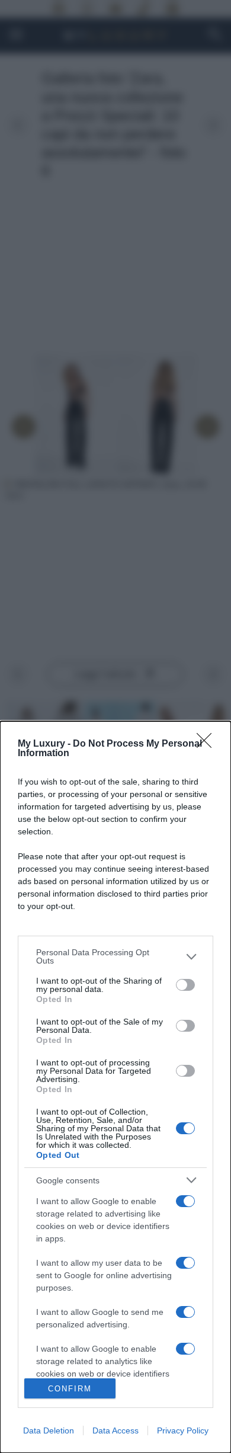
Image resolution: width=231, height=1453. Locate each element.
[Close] (208, 744)
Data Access (115, 1430)
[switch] (185, 985)
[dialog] (115, 1087)
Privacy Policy (182, 1430)
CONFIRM (70, 1388)
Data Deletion (48, 1430)
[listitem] (115, 956)
